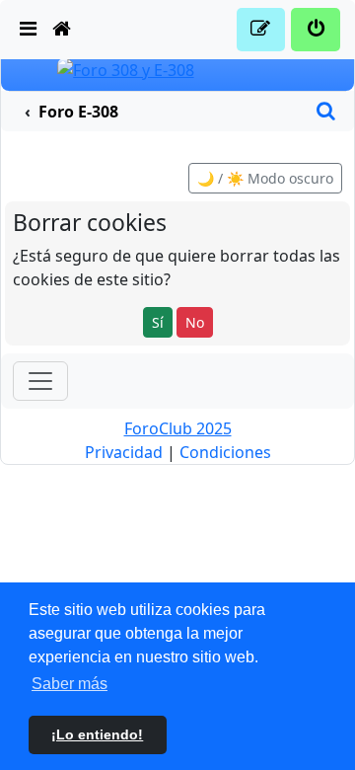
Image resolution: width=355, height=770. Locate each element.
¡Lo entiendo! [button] (97, 734)
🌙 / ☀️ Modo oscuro (265, 178)
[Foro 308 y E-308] (125, 68)
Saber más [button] (69, 683)
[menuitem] (28, 29)
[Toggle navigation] (40, 381)
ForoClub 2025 (178, 428)
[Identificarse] (315, 29)
